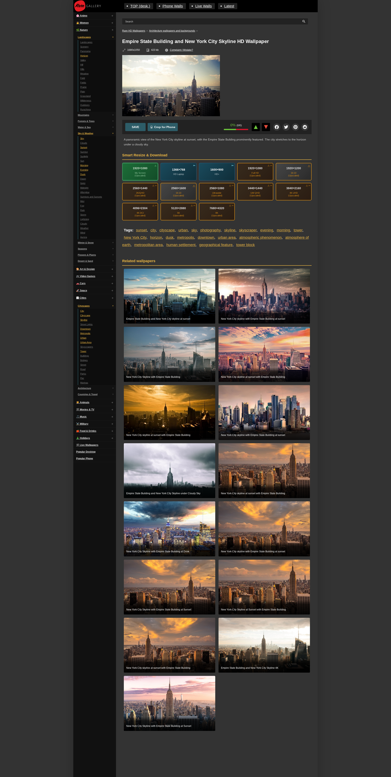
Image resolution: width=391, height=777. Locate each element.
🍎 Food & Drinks (86, 431)
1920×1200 (293, 168)
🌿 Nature (82, 30)
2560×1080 (217, 188)
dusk (170, 237)
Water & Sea (84, 127)
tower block (245, 245)
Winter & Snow (86, 242)
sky (194, 230)
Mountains (83, 115)
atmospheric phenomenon (260, 237)
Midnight (84, 188)
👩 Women (82, 22)
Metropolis (85, 333)
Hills (82, 69)
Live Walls (203, 6)
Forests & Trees (86, 121)
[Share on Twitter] (286, 127)
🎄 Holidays (83, 438)
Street (83, 365)
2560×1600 (178, 188)
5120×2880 (178, 208)
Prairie (83, 87)
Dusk (83, 174)
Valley (83, 60)
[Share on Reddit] (305, 127)
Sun (82, 161)
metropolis (185, 237)
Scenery (84, 46)
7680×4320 (217, 208)
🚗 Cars (81, 283)
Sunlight (84, 156)
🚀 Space (81, 290)
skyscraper (248, 230)
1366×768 (178, 169)
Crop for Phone (164, 127)
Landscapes (84, 37)
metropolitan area (148, 245)
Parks (83, 373)
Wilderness (85, 100)
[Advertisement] (269, 84)
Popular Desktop (86, 451)
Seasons (82, 249)
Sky (82, 138)
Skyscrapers (86, 347)
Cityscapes (84, 306)
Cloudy (83, 223)
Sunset (83, 147)
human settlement (181, 245)
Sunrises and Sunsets (91, 197)
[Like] (256, 127)
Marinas (84, 382)
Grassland (85, 96)
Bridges (84, 360)
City (82, 311)
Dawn (83, 179)
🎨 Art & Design (85, 269)
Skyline (83, 320)
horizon (156, 237)
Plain (82, 91)
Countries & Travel (88, 394)
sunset (141, 230)
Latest (229, 6)
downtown (206, 237)
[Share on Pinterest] (295, 127)
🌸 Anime (81, 15)
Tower (83, 351)
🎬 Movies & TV (85, 409)
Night (82, 183)
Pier (82, 378)
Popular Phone (84, 458)
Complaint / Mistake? (181, 50)
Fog (82, 205)
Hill (81, 64)
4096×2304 (140, 208)
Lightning (84, 219)
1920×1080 (140, 168)
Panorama (85, 51)
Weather (84, 228)
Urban (83, 338)
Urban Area (85, 342)
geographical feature (216, 245)
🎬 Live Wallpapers (87, 445)
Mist (82, 201)
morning (283, 230)
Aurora (83, 237)
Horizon (84, 55)
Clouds (83, 143)
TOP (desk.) (140, 6)
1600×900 (216, 169)
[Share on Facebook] (276, 127)
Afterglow (84, 192)
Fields (83, 82)
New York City (135, 237)
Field (82, 78)
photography (210, 230)
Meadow (84, 73)
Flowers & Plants (87, 255)
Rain (82, 210)
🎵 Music (81, 416)
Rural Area (85, 109)
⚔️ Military (82, 423)
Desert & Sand (85, 261)
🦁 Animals (82, 402)
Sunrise (84, 152)
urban (183, 230)
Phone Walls (173, 6)
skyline (229, 230)
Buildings (84, 356)
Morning (84, 165)
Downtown (85, 329)
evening (266, 230)
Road (83, 369)
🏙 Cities (81, 297)
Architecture (84, 388)
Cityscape (85, 315)
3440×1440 (255, 188)
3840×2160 (293, 188)
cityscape (167, 230)
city (153, 230)
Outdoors (85, 105)
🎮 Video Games (85, 276)
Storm (83, 214)
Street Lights (86, 324)
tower (298, 230)
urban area (227, 237)
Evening (84, 170)
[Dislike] (266, 127)
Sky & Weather (85, 133)
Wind (82, 232)
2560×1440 (140, 188)
